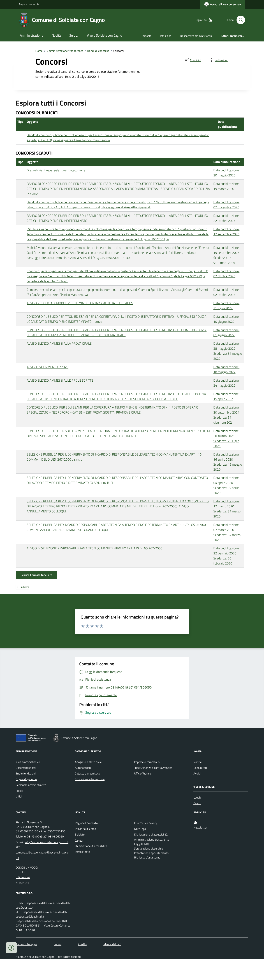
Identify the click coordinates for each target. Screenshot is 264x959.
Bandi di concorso (98, 51)
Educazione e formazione (90, 779)
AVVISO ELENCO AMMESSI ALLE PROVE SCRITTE (60, 380)
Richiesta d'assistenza (147, 857)
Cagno (78, 840)
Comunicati (200, 768)
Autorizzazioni (83, 768)
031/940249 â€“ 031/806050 (45, 836)
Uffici (19, 796)
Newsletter (200, 827)
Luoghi (197, 797)
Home (39, 51)
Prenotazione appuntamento (151, 853)
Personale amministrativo (31, 785)
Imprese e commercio (146, 762)
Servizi (73, 35)
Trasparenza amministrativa (196, 36)
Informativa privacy (145, 823)
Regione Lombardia (29, 4)
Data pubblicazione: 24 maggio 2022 (226, 383)
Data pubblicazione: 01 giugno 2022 (226, 332)
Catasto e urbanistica (87, 773)
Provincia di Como (85, 829)
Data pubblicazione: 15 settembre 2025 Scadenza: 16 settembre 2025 (226, 255)
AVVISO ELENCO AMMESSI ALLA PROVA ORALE (59, 343)
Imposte (146, 36)
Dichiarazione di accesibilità (91, 846)
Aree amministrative (28, 762)
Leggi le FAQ (141, 844)
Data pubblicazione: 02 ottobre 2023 (226, 274)
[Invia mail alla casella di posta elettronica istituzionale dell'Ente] (46, 842)
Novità (56, 35)
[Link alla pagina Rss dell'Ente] (195, 822)
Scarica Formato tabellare (36, 575)
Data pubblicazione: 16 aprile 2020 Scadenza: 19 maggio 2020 (227, 462)
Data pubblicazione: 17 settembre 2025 (226, 232)
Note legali (140, 829)
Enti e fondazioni (26, 773)
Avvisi (196, 773)
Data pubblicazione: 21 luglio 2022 (226, 306)
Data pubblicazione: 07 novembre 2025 (226, 205)
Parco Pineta (82, 852)
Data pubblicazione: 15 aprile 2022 (226, 396)
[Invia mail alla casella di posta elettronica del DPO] (24, 907)
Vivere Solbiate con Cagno (104, 35)
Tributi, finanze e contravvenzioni (153, 768)
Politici (19, 790)
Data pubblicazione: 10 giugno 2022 (226, 319)
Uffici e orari (23, 877)
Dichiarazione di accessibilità (151, 834)
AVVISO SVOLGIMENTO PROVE (47, 367)
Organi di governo (26, 779)
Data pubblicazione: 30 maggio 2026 (226, 173)
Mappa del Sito (112, 944)
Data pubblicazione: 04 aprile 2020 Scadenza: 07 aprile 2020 (226, 485)
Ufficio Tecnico (142, 773)
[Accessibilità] (11, 948)
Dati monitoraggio (26, 944)
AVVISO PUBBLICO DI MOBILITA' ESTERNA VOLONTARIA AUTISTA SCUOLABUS (80, 303)
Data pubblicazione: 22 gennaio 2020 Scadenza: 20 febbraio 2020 (226, 556)
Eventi (197, 803)
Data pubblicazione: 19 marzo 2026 (226, 186)
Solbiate (80, 834)
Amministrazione (31, 35)
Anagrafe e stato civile (88, 762)
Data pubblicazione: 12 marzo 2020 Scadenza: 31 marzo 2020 (226, 509)
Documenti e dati (26, 768)
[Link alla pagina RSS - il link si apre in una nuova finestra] (210, 20)
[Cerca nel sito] (239, 20)
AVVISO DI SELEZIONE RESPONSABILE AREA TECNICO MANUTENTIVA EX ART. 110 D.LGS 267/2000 (94, 548)
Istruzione (165, 36)
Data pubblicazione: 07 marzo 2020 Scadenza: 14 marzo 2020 (226, 532)
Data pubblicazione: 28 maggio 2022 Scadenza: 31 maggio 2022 (227, 351)
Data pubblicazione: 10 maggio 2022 (226, 369)
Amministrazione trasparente (65, 51)
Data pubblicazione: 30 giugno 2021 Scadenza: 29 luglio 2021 (226, 438)
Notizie (197, 762)
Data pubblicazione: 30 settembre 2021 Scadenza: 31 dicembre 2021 (226, 415)
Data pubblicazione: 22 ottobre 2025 (226, 218)
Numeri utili (22, 883)
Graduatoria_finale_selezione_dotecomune (56, 170)
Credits (82, 944)
